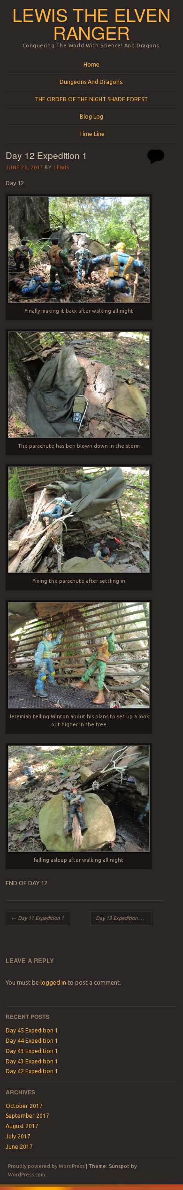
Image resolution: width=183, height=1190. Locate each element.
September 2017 (27, 1116)
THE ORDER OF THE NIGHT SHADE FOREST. (92, 99)
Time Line (92, 134)
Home (91, 64)
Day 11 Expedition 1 (37, 918)
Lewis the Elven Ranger (91, 23)
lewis (61, 167)
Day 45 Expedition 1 (32, 1030)
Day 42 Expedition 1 (32, 1071)
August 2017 (22, 1126)
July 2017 (18, 1136)
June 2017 (19, 1147)
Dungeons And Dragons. (91, 82)
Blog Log (91, 116)
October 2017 (24, 1106)
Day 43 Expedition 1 (32, 1051)
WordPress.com (26, 1174)
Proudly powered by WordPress (46, 1166)
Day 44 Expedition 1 (32, 1041)
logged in (53, 982)
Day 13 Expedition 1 (122, 918)
